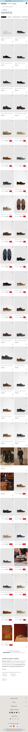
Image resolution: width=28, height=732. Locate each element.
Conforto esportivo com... (20, 416)
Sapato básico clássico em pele (21, 264)
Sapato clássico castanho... (6, 391)
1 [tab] (1, 45)
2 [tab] (2, 45)
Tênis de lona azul (18, 542)
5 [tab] (4, 45)
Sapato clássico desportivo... (7, 189)
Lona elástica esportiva (6, 592)
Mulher (10, 3)
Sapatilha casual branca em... (7, 38)
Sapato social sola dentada (6, 466)
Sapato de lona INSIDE (19, 517)
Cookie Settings (22, 729)
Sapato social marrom (19, 239)
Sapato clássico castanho (20, 214)
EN (18, 718)
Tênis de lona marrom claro (20, 592)
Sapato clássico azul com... (20, 391)
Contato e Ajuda (14, 698)
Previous (1, 27)
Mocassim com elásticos (20, 365)
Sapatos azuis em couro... (20, 441)
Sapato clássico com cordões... (21, 113)
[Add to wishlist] (12, 20)
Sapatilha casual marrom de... (7, 88)
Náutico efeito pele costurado (7, 164)
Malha (4, 679)
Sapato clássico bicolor (19, 315)
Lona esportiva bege (5, 542)
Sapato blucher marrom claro (21, 491)
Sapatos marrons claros (6, 617)
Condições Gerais (9, 730)
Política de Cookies (15, 729)
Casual (9, 17)
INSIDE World (14, 706)
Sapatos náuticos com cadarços (7, 441)
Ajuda (14, 702)
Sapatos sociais (16, 17)
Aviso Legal (15, 730)
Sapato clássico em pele (6, 340)
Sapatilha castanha (19, 290)
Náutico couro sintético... (6, 138)
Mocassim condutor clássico (7, 517)
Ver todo (4, 17)
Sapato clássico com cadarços (7, 113)
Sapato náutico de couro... (20, 88)
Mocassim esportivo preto (20, 189)
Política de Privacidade (7, 729)
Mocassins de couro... (19, 617)
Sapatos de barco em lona (20, 567)
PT (16, 718)
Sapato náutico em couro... (20, 38)
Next (12, 27)
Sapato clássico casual (5, 264)
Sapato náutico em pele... (20, 63)
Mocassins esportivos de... (6, 567)
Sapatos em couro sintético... (7, 214)
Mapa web (20, 730)
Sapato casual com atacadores (7, 365)
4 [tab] (3, 45)
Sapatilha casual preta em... (7, 63)
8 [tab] (6, 120)
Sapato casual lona (5, 643)
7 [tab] (5, 45)
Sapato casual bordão (5, 239)
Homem (14, 3)
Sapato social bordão (5, 491)
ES (13, 718)
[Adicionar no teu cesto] (13, 42)
